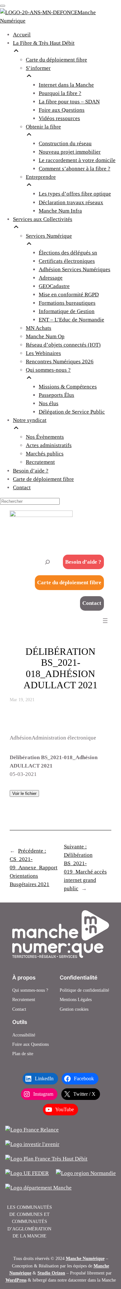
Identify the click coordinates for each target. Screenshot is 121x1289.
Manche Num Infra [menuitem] (60, 211)
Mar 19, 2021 (22, 699)
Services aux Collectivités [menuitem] (42, 219)
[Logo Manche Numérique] (60, 934)
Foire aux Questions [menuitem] (62, 110)
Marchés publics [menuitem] (45, 454)
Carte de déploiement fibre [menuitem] (43, 479)
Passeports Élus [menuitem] (56, 395)
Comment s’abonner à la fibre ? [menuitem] (74, 169)
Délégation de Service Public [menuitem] (72, 412)
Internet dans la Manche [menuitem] (66, 85)
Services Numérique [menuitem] (49, 236)
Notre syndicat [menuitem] (29, 420)
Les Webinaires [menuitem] (43, 353)
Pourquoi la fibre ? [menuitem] (60, 93)
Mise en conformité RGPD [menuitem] (69, 294)
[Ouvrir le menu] (105, 621)
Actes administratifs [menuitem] (49, 445)
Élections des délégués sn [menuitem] (68, 253)
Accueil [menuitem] (22, 35)
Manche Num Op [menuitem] (45, 336)
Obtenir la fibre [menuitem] (43, 127)
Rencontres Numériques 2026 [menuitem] (60, 361)
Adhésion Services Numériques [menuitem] (74, 269)
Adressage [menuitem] (51, 278)
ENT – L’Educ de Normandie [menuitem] (71, 320)
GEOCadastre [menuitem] (54, 286)
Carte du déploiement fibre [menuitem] (56, 60)
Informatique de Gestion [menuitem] (67, 311)
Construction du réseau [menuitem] (65, 143)
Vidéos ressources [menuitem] (59, 118)
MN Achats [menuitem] (38, 328)
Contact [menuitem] (22, 487)
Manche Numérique (85, 1258)
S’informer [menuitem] (38, 68)
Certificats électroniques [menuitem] (67, 261)
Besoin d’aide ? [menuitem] (30, 471)
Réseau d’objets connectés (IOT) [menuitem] (63, 345)
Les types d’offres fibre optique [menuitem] (75, 194)
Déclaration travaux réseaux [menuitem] (71, 202)
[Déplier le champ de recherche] (47, 562)
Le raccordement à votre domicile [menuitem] (77, 160)
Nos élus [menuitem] (48, 403)
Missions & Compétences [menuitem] (68, 387)
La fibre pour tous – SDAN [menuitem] (69, 102)
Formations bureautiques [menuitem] (67, 303)
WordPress (15, 1280)
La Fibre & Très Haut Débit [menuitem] (44, 43)
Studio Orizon (51, 1272)
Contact (91, 603)
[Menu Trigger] (2, 6)
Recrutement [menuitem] (40, 462)
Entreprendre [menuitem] (41, 177)
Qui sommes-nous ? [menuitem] (48, 370)
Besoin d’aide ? (83, 562)
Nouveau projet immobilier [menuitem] (70, 152)
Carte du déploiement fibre (69, 582)
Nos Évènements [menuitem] (45, 437)
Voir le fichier (24, 793)
